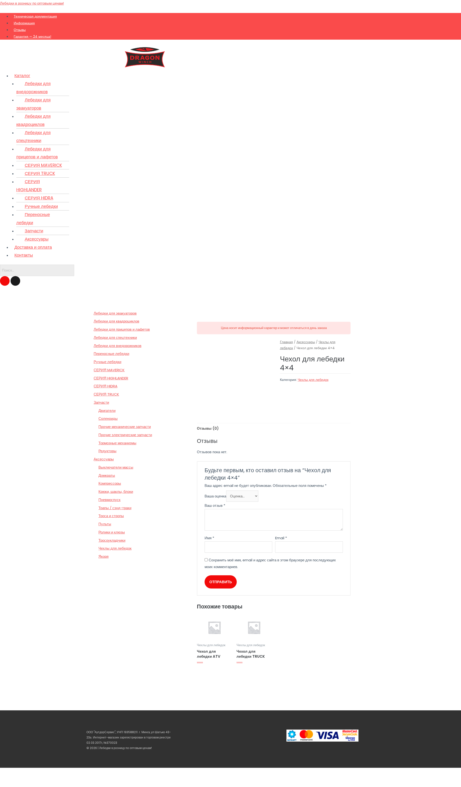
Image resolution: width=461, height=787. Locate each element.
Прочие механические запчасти (124, 426)
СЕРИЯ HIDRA (39, 198)
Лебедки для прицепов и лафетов (37, 153)
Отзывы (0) (208, 428)
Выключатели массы (115, 467)
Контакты (23, 255)
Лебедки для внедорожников (33, 87)
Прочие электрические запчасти (125, 434)
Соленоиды (108, 418)
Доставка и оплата (33, 247)
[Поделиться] (15, 772)
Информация (24, 23)
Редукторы (107, 450)
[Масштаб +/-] (36, 772)
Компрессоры (109, 483)
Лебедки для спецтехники (33, 136)
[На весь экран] (26, 772)
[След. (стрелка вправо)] (15, 782)
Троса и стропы (111, 515)
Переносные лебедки (33, 218)
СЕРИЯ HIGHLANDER (29, 185)
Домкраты (106, 475)
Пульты (104, 524)
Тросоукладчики (111, 540)
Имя (209, 537)
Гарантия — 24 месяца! (32, 36)
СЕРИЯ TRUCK (40, 173)
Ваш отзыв (215, 505)
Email (281, 537)
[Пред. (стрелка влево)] (5, 782)
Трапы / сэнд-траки (114, 507)
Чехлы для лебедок (115, 548)
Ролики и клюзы (111, 532)
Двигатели (106, 410)
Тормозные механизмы (117, 443)
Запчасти (34, 231)
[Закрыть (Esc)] (5, 772)
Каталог (22, 76)
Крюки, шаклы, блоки (115, 491)
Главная (286, 342)
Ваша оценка (215, 496)
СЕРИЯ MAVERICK (43, 165)
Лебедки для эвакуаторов (33, 104)
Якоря (103, 556)
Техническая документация (35, 16)
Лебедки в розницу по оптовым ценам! (32, 3)
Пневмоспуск (109, 499)
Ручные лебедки (41, 206)
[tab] (208, 428)
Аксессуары (37, 239)
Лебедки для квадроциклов (33, 120)
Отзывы (20, 29)
